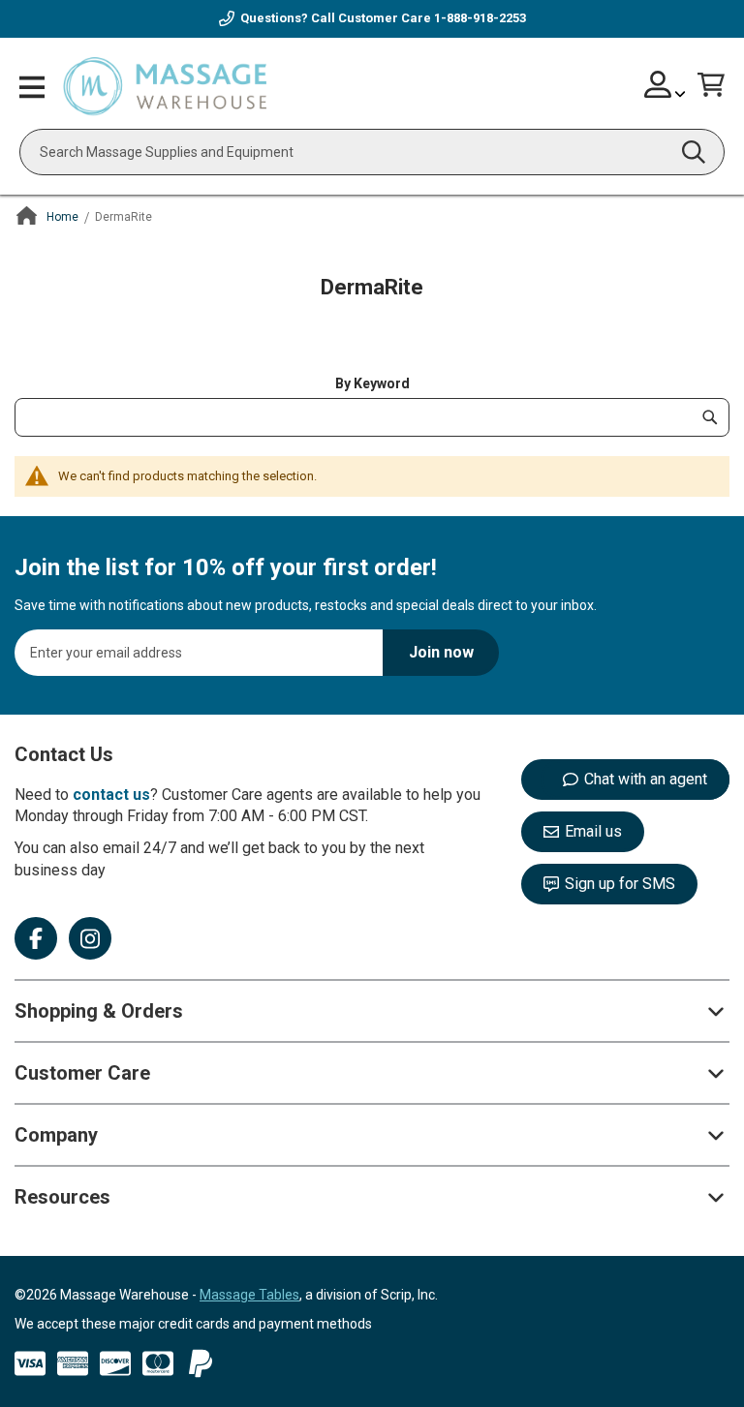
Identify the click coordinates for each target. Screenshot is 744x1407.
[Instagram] (90, 938)
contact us (111, 794)
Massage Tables (249, 1294)
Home (62, 217)
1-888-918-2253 (480, 18)
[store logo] (164, 87)
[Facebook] (36, 938)
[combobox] (372, 152)
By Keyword (372, 383)
